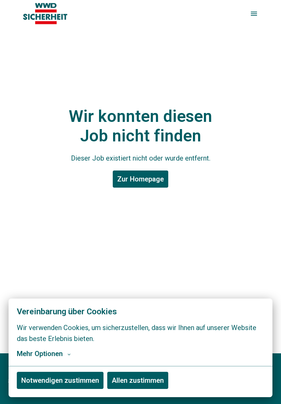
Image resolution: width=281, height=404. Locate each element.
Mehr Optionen (40, 354)
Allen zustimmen (138, 380)
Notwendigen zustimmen (60, 380)
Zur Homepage (140, 179)
